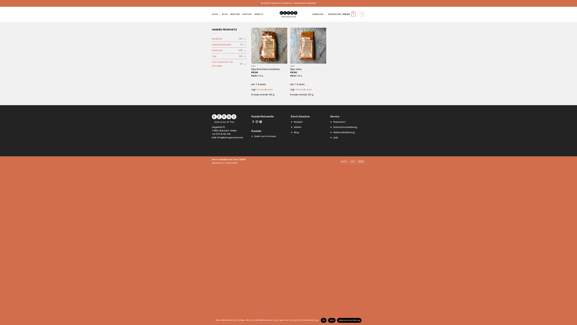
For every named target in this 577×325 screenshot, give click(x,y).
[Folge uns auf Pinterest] (260, 122)
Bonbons (217, 38)
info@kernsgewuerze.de (230, 137)
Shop (215, 14)
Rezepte (298, 121)
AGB (335, 137)
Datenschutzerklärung (345, 127)
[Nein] (573, 321)
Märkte (258, 14)
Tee (214, 56)
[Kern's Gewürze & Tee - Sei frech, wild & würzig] (288, 14)
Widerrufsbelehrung (344, 132)
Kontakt (247, 14)
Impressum (339, 121)
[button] (317, 14)
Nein (332, 320)
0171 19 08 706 (223, 134)
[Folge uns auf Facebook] (253, 122)
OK (323, 320)
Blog (225, 14)
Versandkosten (264, 89)
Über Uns (235, 14)
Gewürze (217, 50)
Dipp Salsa (296, 69)
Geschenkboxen (221, 44)
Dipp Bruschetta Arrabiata (265, 69)
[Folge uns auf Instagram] (257, 122)
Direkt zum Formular (265, 136)
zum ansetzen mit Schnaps (222, 64)
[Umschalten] (245, 39)
